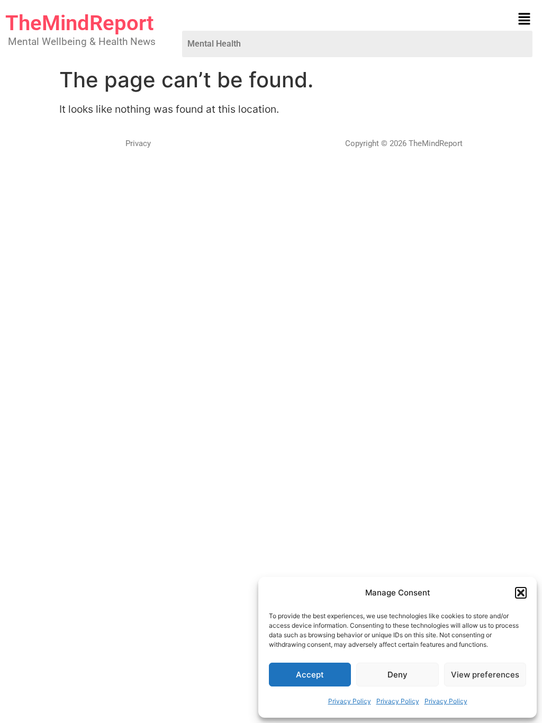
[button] (521, 593)
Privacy (138, 143)
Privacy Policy (349, 701)
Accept (310, 675)
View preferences (485, 675)
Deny (397, 675)
